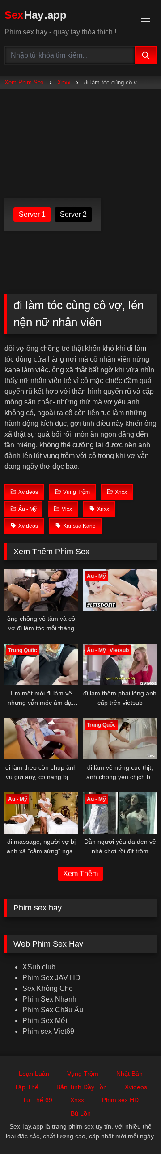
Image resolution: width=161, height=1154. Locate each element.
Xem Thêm (80, 873)
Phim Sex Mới (45, 1020)
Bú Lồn (81, 1113)
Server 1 (32, 214)
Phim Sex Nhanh (49, 999)
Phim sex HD (120, 1099)
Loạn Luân (34, 1073)
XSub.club (38, 967)
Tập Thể (26, 1087)
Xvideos (136, 1087)
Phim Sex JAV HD (51, 977)
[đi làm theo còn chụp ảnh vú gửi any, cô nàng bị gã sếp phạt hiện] (41, 738)
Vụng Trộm (82, 1073)
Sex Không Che (47, 988)
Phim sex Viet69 (48, 1031)
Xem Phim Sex (24, 82)
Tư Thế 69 (37, 1099)
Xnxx (64, 82)
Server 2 (73, 214)
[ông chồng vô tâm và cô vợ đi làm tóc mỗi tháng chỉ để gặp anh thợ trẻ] (41, 590)
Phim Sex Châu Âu (52, 1010)
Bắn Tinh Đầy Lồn (81, 1087)
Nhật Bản (129, 1073)
